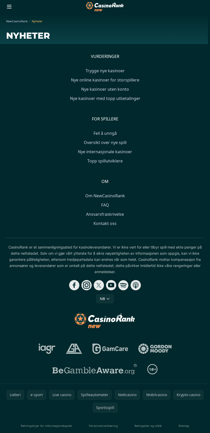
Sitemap (183, 426)
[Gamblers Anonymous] (74, 349)
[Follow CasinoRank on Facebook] (74, 285)
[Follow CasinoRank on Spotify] (123, 285)
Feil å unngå (105, 133)
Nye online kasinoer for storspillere (105, 80)
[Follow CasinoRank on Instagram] (86, 285)
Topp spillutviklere (105, 161)
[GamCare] (110, 349)
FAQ (105, 205)
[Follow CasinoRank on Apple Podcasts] (136, 285)
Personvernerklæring (103, 426)
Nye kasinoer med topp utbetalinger (105, 98)
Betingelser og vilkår (148, 426)
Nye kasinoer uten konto (105, 89)
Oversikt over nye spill (105, 142)
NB (102, 298)
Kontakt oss (105, 223)
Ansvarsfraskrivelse (105, 214)
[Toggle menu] (9, 7)
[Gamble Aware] (94, 369)
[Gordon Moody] (155, 349)
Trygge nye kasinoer (105, 71)
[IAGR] (47, 349)
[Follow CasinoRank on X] (99, 285)
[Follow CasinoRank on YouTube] (111, 285)
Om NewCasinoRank (105, 196)
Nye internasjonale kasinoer (105, 151)
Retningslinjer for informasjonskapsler (46, 426)
